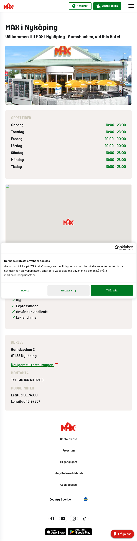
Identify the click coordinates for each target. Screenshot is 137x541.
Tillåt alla (111, 290)
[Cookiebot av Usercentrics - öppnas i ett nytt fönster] (117, 247)
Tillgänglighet (68, 462)
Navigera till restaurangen (32, 365)
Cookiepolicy (68, 485)
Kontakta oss (68, 439)
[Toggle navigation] (131, 6)
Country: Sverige (60, 499)
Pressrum (68, 450)
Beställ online (110, 6)
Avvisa (25, 290)
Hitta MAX (82, 6)
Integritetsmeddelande (68, 473)
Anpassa (66, 290)
